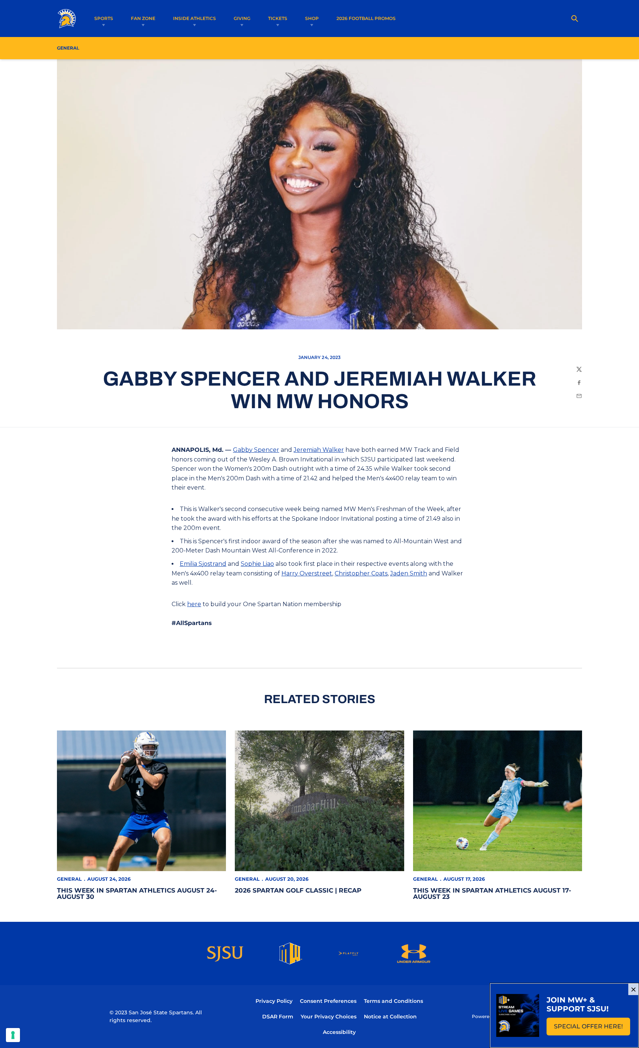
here (194, 604)
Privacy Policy (274, 1001)
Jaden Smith (408, 573)
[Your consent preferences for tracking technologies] (13, 1035)
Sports (103, 18)
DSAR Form (277, 1016)
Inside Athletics (194, 18)
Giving (242, 18)
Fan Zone (143, 18)
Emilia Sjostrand (203, 563)
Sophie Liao (257, 563)
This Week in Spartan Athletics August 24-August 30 (137, 893)
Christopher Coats (361, 573)
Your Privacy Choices (328, 1016)
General (69, 879)
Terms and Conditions (393, 1001)
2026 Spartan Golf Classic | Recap (298, 890)
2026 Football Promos (366, 18)
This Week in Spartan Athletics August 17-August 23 (492, 893)
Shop (312, 18)
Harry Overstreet (306, 573)
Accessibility (339, 1031)
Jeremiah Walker (319, 449)
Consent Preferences (328, 1001)
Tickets (277, 18)
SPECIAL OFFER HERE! (592, 1028)
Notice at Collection (390, 1016)
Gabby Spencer (256, 449)
